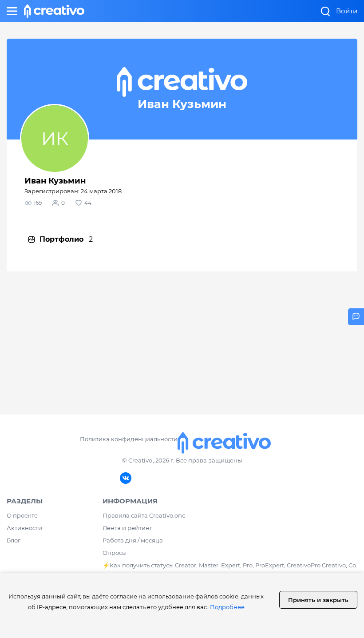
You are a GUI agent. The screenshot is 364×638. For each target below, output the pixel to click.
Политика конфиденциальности (128, 439)
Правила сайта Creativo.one (144, 515)
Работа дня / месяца (133, 540)
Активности (24, 527)
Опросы (115, 552)
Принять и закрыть (318, 599)
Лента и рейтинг (127, 527)
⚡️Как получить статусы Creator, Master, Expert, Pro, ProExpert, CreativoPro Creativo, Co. (230, 565)
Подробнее (227, 606)
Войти (346, 11)
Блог (13, 540)
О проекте (22, 515)
